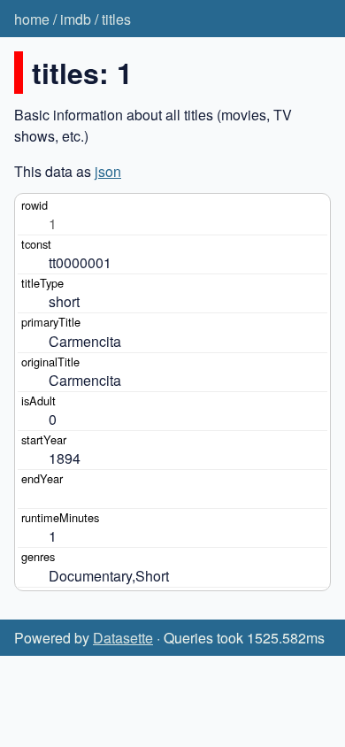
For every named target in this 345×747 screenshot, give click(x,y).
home (32, 19)
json (108, 171)
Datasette (123, 638)
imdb (75, 19)
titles (116, 19)
